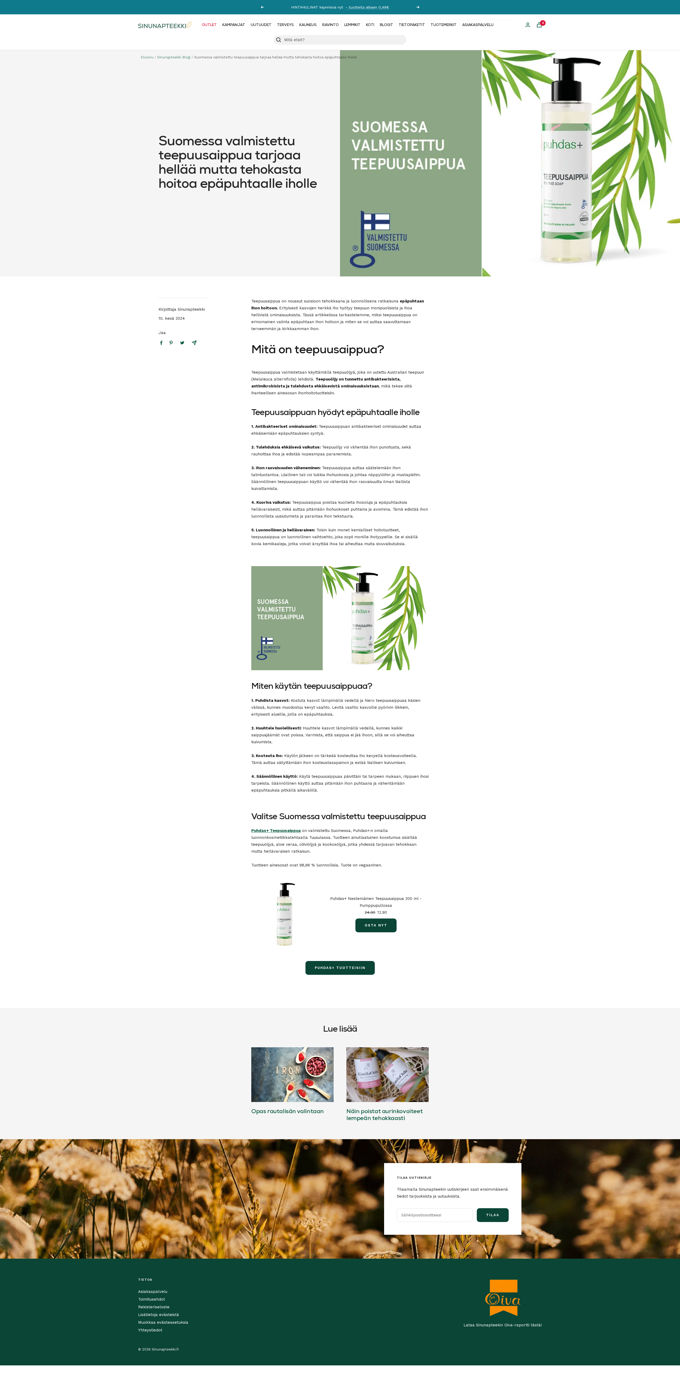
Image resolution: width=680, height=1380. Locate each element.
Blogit (386, 25)
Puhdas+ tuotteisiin (340, 968)
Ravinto (330, 25)
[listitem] (161, 343)
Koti (370, 25)
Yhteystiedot (150, 1330)
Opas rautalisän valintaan (287, 1112)
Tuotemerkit (444, 25)
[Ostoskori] (539, 24)
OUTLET (209, 25)
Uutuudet (261, 25)
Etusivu (147, 57)
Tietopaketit (412, 25)
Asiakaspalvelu (478, 25)
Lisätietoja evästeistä (158, 1314)
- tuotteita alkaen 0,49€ (367, 7)
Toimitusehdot (151, 1299)
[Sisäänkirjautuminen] (527, 25)
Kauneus (308, 25)
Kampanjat (233, 25)
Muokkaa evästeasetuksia (163, 1322)
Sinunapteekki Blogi (173, 57)
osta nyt (376, 925)
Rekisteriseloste (153, 1307)
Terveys (285, 25)
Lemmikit (352, 25)
